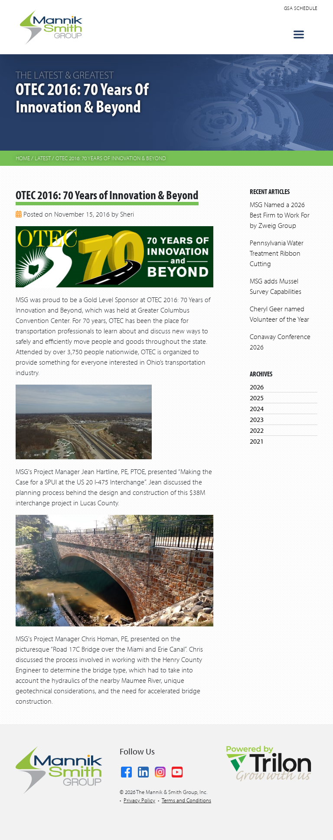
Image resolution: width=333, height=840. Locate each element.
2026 (257, 386)
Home (23, 158)
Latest (43, 158)
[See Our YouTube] (177, 771)
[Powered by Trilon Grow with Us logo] (268, 762)
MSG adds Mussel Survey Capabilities (275, 286)
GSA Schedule (300, 8)
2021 (257, 441)
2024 (257, 408)
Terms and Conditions (186, 800)
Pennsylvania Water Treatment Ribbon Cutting (277, 253)
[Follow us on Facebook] (126, 771)
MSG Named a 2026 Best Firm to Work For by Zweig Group (280, 215)
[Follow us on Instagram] (160, 771)
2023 (257, 419)
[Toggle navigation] (298, 34)
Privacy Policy (139, 800)
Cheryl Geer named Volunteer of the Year (279, 313)
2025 (257, 397)
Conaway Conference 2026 (280, 341)
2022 (257, 430)
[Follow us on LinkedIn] (143, 771)
